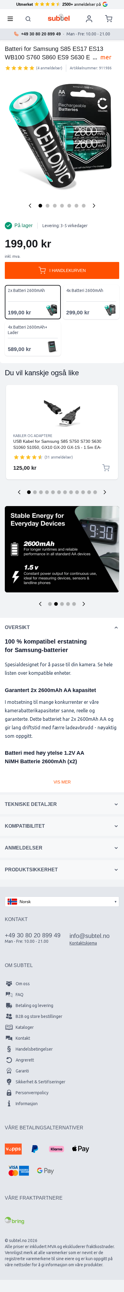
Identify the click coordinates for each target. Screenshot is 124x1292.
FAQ (19, 994)
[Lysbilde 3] (41, 492)
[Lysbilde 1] (29, 492)
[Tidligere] (30, 205)
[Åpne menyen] (12, 19)
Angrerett (25, 1060)
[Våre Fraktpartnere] (14, 1220)
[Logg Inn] (89, 18)
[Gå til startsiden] (59, 17)
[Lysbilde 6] (59, 492)
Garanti (22, 1070)
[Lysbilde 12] (95, 492)
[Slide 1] (50, 604)
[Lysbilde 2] (35, 492)
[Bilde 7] (83, 205)
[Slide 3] (62, 604)
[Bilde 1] (40, 205)
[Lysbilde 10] (83, 492)
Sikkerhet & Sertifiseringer (40, 1081)
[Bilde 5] (69, 205)
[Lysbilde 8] (71, 492)
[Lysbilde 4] (47, 492)
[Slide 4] (68, 604)
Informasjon (27, 1103)
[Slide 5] (74, 604)
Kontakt (23, 1038)
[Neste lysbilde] (104, 492)
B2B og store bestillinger (39, 1016)
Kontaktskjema (83, 943)
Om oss (23, 983)
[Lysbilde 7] (65, 492)
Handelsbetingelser (34, 1049)
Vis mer (62, 782)
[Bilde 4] (62, 205)
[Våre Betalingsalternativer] (13, 1149)
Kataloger (25, 1027)
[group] (20, 68)
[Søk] (28, 18)
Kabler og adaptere (32, 436)
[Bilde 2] (47, 205)
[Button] (40, 604)
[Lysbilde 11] (89, 492)
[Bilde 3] (54, 205)
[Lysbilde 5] (53, 492)
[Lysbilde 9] (77, 492)
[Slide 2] (56, 604)
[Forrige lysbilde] (19, 492)
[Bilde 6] (76, 205)
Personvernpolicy (32, 1092)
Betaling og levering (34, 1005)
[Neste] (94, 205)
